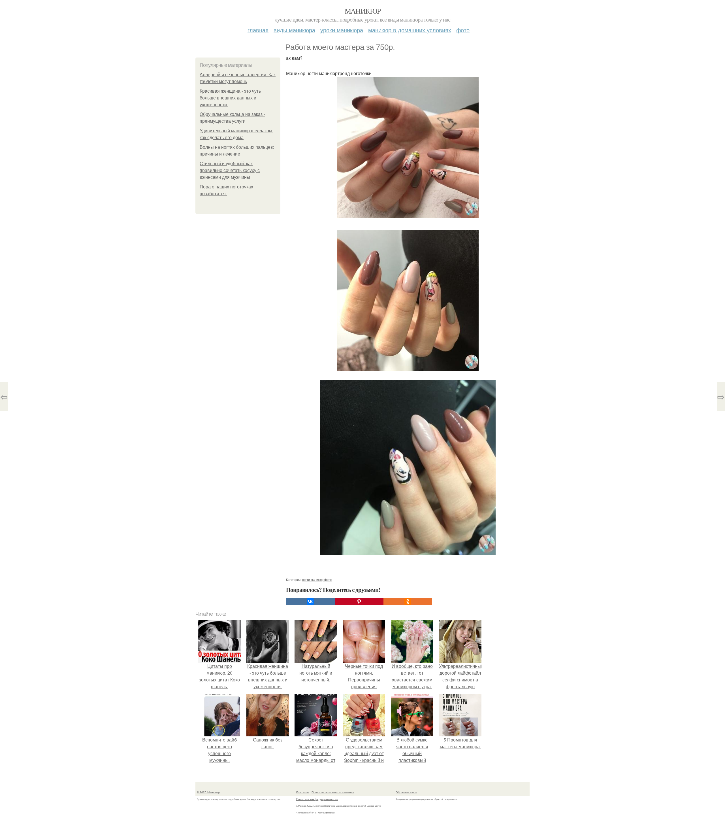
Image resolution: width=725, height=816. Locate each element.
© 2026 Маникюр (208, 792)
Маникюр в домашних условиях (409, 30)
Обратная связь (406, 792)
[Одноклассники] (407, 601)
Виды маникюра (294, 30)
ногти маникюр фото (317, 579)
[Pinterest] (359, 601)
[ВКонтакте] (310, 601)
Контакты (302, 792)
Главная (258, 30)
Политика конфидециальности (317, 799)
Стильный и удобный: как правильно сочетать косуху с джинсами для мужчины (230, 170)
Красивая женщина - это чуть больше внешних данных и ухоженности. (230, 98)
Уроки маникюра (341, 30)
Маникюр (363, 11)
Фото (463, 30)
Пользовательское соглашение (333, 792)
